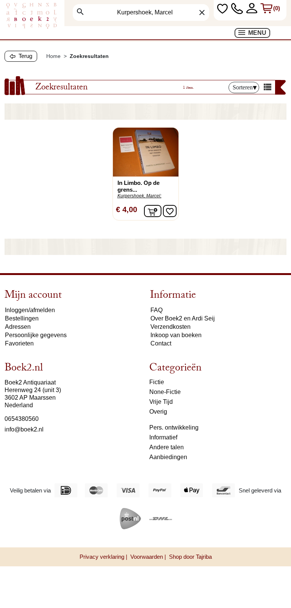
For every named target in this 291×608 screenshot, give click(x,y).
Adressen (18, 327)
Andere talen (166, 447)
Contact (160, 343)
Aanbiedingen (168, 457)
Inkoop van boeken (176, 335)
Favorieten (19, 343)
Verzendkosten (170, 327)
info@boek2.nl (24, 429)
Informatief (163, 437)
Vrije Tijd (161, 402)
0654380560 (22, 419)
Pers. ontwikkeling (174, 427)
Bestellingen (22, 318)
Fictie (156, 382)
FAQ (156, 310)
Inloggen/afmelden (30, 310)
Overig (158, 411)
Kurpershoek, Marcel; (139, 195)
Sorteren (243, 87)
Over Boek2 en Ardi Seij (182, 318)
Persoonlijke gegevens (36, 335)
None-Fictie (165, 392)
